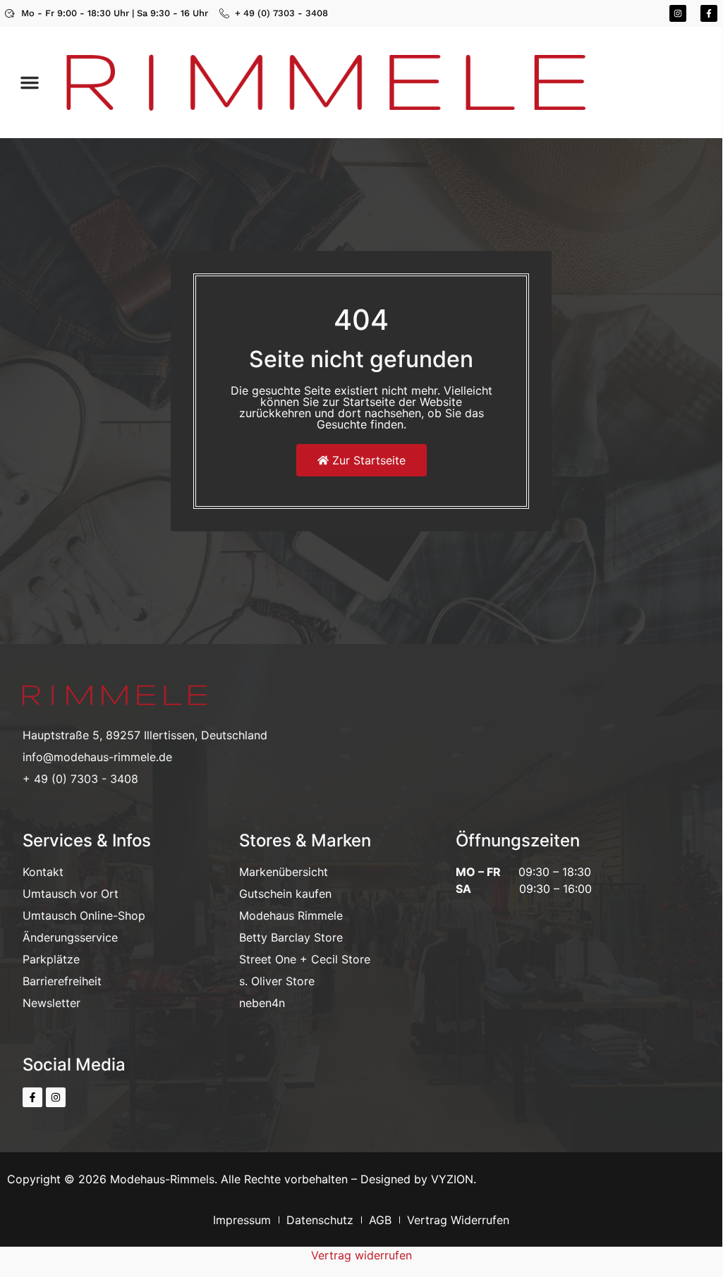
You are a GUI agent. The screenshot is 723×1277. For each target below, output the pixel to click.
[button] (29, 82)
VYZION (452, 1179)
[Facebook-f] (708, 13)
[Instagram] (677, 13)
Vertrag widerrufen (361, 1255)
